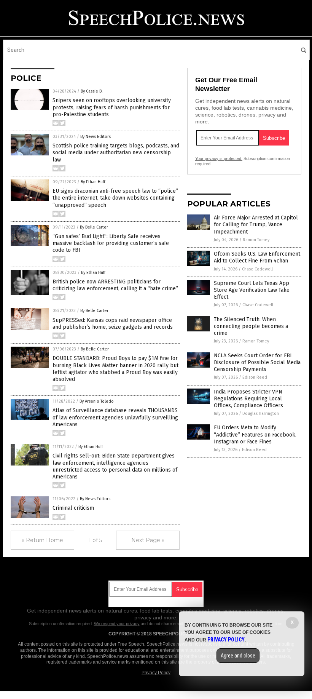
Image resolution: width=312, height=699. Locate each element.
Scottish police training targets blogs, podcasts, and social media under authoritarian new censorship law (116, 152)
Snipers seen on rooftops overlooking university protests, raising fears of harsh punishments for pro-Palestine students (112, 107)
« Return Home (42, 540)
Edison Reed (254, 377)
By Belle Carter (94, 227)
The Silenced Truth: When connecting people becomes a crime (251, 326)
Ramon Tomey (256, 239)
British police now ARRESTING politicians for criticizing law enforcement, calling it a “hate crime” (115, 285)
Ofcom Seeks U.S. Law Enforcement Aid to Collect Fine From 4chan (257, 257)
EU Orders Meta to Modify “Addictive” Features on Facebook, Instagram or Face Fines (255, 434)
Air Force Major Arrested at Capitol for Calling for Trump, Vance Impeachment (256, 224)
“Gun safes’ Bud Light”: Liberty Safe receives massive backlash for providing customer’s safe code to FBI (111, 243)
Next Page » (147, 540)
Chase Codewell (257, 269)
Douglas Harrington (260, 413)
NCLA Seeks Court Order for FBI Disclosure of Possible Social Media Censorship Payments (257, 362)
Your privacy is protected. (218, 158)
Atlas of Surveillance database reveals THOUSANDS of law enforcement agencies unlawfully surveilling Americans (115, 417)
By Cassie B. (92, 91)
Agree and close (238, 656)
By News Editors (95, 136)
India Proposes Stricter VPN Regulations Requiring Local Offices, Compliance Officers (248, 399)
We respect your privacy (117, 623)
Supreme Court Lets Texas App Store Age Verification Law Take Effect (252, 290)
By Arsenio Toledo (97, 401)
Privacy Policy (156, 672)
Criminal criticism (73, 508)
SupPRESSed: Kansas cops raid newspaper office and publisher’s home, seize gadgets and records (113, 323)
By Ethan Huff (93, 181)
